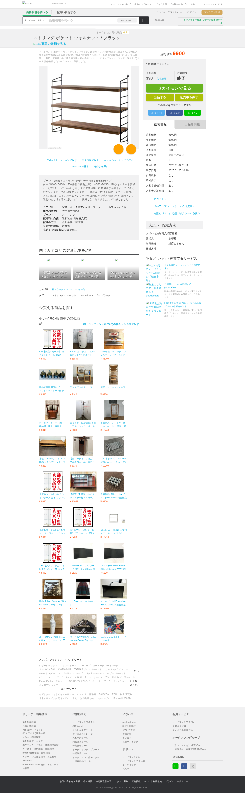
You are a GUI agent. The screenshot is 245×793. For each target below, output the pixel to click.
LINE (194, 113)
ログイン (191, 12)
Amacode (27, 760)
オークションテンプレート (86, 749)
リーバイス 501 (47, 669)
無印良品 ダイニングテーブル (95, 698)
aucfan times (129, 722)
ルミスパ (81, 694)
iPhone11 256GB (122, 698)
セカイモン (160, 198)
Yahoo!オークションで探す (62, 160)
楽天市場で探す (90, 160)
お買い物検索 (29, 726)
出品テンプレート (142, 4)
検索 (144, 20)
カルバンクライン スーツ (118, 669)
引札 (74, 698)
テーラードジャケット (115, 681)
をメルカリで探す (111, 324)
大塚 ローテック (83, 677)
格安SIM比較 (129, 726)
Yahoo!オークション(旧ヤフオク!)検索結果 (33, 731)
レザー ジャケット (116, 673)
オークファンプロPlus (183, 722)
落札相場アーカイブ (32, 741)
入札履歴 (161, 78)
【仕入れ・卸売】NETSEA (186, 745)
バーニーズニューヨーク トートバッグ (99, 665)
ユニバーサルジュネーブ (70, 673)
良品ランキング (130, 741)
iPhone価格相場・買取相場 (36, 752)
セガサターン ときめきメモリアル (56, 694)
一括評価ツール (80, 745)
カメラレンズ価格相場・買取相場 (39, 756)
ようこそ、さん (168, 12)
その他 (81, 289)
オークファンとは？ (213, 4)
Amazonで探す (80, 166)
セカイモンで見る (175, 88)
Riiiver (59, 681)
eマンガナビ (128, 730)
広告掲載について (141, 781)
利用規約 (157, 781)
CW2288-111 (64, 669)
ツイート (158, 113)
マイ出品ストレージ (82, 734)
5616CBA (104, 694)
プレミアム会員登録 (182, 730)
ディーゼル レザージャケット (120, 677)
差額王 (25, 768)
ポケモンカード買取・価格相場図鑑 (40, 745)
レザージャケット (48, 665)
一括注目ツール (80, 753)
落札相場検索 (29, 722)
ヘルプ (125, 769)
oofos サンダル (47, 673)
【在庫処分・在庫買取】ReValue (189, 749)
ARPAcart (77, 726)
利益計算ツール (80, 741)
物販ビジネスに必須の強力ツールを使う (177, 213)
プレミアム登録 (212, 12)
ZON (114, 694)
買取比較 (127, 734)
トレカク (127, 737)
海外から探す (101, 166)
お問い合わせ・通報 (70, 781)
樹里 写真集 (126, 694)
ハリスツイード (68, 665)
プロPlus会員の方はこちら (182, 4)
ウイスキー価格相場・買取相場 (38, 749)
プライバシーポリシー (176, 781)
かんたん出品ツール (82, 730)
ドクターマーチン (95, 673)
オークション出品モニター (86, 757)
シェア (177, 113)
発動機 (92, 694)
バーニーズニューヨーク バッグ (55, 677)
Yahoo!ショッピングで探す (119, 160)
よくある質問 (160, 4)
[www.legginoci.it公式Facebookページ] (184, 766)
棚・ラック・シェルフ (63, 289)
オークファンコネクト (83, 722)
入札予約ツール (80, 737)
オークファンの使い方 (121, 4)
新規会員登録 (179, 726)
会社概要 (87, 781)
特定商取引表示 (104, 781)
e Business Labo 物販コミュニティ (40, 764)
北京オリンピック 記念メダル (54, 698)
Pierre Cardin (46, 681)
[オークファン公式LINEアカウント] (175, 766)
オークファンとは (131, 757)
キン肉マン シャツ (48, 685)
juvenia (98, 677)
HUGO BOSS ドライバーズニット (83, 681)
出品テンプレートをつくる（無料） (174, 206)
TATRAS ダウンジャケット (88, 669)
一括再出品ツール (81, 761)
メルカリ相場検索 (31, 737)
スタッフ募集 (121, 781)
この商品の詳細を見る (50, 43)
